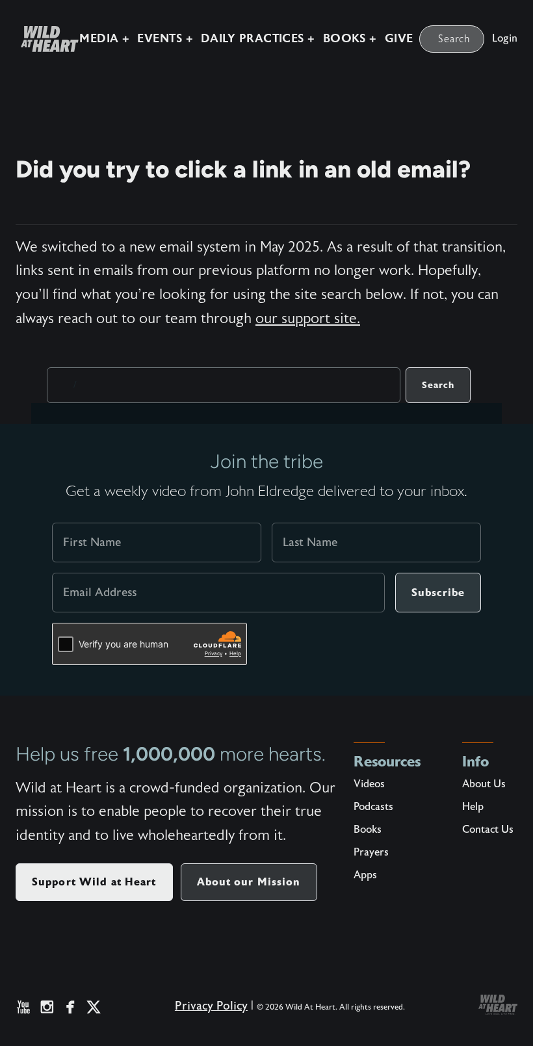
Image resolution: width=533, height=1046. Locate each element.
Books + (350, 39)
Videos (369, 784)
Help (473, 807)
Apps (365, 875)
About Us (484, 784)
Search (454, 39)
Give (399, 39)
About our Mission (249, 882)
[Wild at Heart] (497, 1005)
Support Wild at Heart (94, 882)
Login (504, 38)
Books (368, 829)
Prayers (371, 852)
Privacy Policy (211, 1006)
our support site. (307, 318)
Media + (104, 39)
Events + (165, 39)
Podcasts (373, 807)
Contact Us (488, 829)
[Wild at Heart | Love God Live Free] (44, 39)
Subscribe (438, 592)
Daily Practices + (258, 39)
